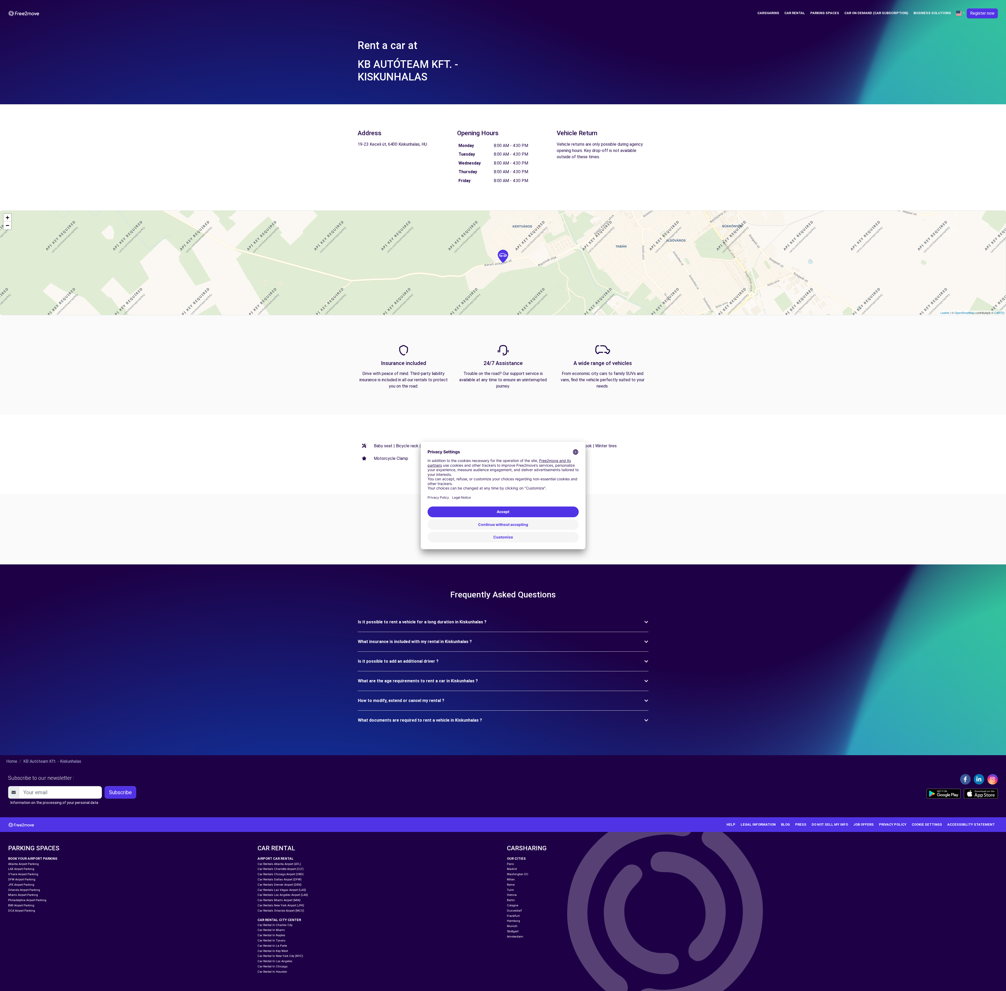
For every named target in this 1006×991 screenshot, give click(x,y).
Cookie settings (927, 824)
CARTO (999, 313)
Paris (510, 864)
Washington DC (517, 874)
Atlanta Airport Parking (23, 864)
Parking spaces (824, 13)
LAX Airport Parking (21, 869)
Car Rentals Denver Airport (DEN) (280, 884)
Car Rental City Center (279, 920)
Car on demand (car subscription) (876, 13)
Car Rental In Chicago (272, 966)
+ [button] (7, 217)
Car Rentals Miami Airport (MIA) (279, 900)
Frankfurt (513, 916)
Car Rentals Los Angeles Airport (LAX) (283, 895)
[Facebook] (965, 779)
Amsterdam (515, 936)
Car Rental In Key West (273, 951)
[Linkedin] (979, 779)
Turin (510, 890)
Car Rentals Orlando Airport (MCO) (281, 910)
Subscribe (120, 792)
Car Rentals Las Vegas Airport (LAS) (282, 890)
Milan (511, 879)
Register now (982, 13)
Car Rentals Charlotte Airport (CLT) (281, 869)
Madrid (512, 869)
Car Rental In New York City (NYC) (280, 956)
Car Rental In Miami (271, 930)
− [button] (7, 225)
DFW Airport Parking (21, 879)
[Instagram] (992, 779)
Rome (511, 884)
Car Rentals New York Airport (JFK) (281, 905)
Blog (785, 824)
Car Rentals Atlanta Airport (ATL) (279, 864)
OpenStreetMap (964, 313)
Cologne (512, 905)
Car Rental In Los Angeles (275, 961)
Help (730, 824)
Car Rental (794, 13)
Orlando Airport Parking (24, 890)
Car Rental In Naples (271, 935)
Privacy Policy (892, 824)
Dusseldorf (514, 910)
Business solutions (932, 13)
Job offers (863, 824)
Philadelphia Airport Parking (27, 900)
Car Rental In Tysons (272, 940)
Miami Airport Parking (23, 895)
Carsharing (768, 13)
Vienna (512, 895)
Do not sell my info (830, 824)
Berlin (511, 900)
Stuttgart (512, 931)
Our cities (516, 859)
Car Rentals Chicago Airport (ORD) (281, 874)
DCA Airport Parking (21, 910)
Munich (512, 926)
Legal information (758, 824)
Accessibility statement (971, 824)
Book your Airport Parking (32, 859)
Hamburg (513, 921)
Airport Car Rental (276, 859)
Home (11, 761)
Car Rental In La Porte (272, 946)
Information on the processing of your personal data (54, 803)
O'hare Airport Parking (23, 874)
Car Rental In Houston (272, 971)
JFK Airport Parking (21, 884)
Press (800, 824)
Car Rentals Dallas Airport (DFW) (280, 879)
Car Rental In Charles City (275, 925)
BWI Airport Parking (21, 905)
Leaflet (945, 313)
